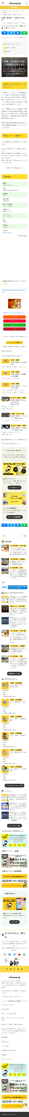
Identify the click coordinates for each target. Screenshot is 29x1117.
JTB (14, 329)
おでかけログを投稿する (14, 342)
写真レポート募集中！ (11, 47)
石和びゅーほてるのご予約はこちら (14, 312)
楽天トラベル (14, 325)
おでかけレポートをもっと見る (14, 785)
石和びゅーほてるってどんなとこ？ (14, 43)
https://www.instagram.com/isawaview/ (13, 291)
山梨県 (13, 28)
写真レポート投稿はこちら (14, 168)
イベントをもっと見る (14, 825)
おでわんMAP (14, 922)
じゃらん (14, 317)
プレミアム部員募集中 (14, 517)
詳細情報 (8, 51)
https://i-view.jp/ (7, 232)
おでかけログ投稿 (25, 1108)
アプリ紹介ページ (14, 487)
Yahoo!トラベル (14, 321)
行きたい (25, 1101)
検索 (24, 536)
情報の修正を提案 (22, 235)
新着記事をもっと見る (14, 673)
